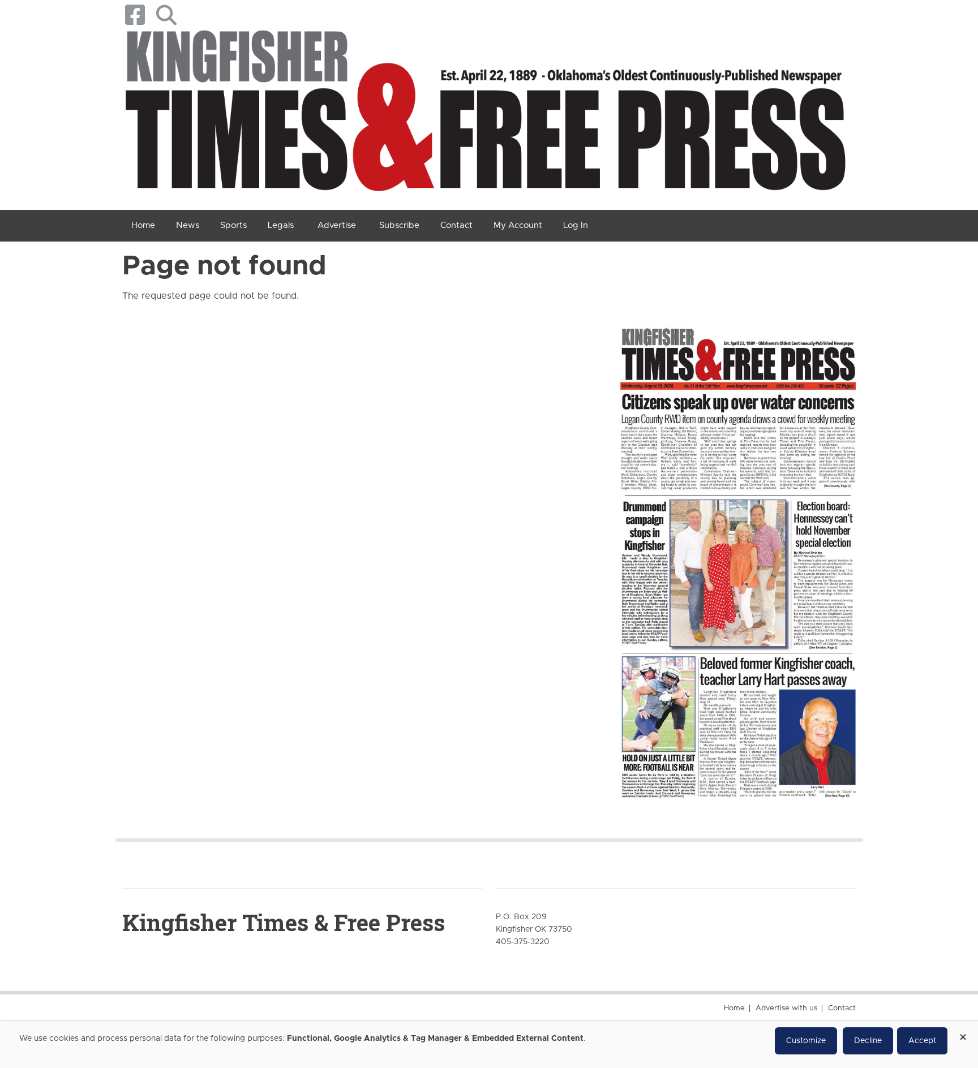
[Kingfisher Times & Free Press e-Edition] (738, 552)
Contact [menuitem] (456, 225)
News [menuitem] (187, 225)
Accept (922, 1041)
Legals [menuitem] (281, 225)
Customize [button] (806, 1041)
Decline (868, 1041)
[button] (166, 15)
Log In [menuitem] (575, 225)
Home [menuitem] (143, 225)
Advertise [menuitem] (337, 225)
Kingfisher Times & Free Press (283, 922)
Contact (842, 1008)
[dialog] (489, 1045)
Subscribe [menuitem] (399, 225)
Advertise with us (786, 1008)
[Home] (484, 114)
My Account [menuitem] (518, 225)
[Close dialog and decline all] (962, 1033)
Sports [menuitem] (233, 225)
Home (734, 1008)
